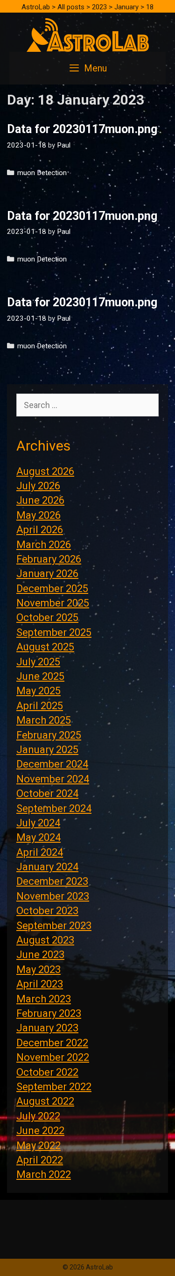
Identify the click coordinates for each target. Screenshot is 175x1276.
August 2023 (45, 940)
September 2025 (53, 632)
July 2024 (38, 823)
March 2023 (43, 999)
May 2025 (38, 691)
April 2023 (39, 984)
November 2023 (52, 896)
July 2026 (38, 486)
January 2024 (47, 867)
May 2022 (38, 1145)
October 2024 (47, 793)
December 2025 (52, 588)
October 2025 (47, 617)
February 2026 (48, 559)
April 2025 (39, 706)
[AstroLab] (88, 34)
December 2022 (52, 1043)
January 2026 (47, 573)
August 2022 (45, 1101)
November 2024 (52, 779)
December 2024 (52, 764)
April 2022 (39, 1160)
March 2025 (43, 720)
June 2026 (40, 500)
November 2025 (52, 603)
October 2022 (47, 1072)
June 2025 (40, 676)
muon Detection (42, 173)
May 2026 (38, 515)
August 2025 (45, 647)
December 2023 (52, 881)
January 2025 (47, 749)
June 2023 (40, 954)
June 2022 (40, 1130)
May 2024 (38, 837)
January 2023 (47, 1028)
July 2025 (38, 662)
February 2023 (48, 1013)
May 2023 (38, 969)
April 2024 (39, 852)
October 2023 (47, 910)
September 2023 (53, 925)
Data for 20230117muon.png (82, 129)
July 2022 (38, 1116)
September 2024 (53, 808)
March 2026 (43, 544)
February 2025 (48, 735)
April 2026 (39, 530)
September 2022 (53, 1087)
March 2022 (43, 1174)
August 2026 (45, 471)
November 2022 (52, 1057)
